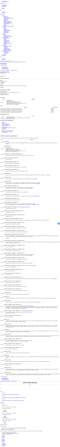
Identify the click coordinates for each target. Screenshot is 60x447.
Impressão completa (5, 378)
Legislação (5, 42)
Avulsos (3, 122)
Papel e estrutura (6, 31)
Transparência (6, 51)
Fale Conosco (4, 6)
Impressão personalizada (5, 68)
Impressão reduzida (4, 377)
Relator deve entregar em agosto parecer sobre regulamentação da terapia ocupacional (14, 397)
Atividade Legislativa (5, 37)
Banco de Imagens (6, 48)
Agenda (5, 27)
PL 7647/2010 (3, 63)
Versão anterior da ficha (13, 70)
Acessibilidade (4, 5)
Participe (5, 44)
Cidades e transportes (7, 17)
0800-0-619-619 (9, 432)
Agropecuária (6, 16)
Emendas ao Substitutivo (5, 124)
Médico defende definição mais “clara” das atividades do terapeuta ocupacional (13, 400)
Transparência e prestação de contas (7, 50)
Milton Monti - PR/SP (3, 81)
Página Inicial (2, 61)
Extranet (3, 445)
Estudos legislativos (6, 41)
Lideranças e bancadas (7, 35)
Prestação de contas (6, 52)
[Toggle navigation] (4, 14)
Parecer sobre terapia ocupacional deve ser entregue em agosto (10, 394)
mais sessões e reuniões (3, 424)
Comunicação (4, 45)
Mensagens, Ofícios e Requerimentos (7, 130)
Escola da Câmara (6, 30)
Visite (4, 33)
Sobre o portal (4, 443)
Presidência (5, 29)
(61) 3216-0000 (12, 433)
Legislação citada (4, 126)
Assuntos (3, 15)
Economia (5, 20)
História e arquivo (6, 32)
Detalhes (5, 410)
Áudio (5, 416)
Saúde (5, 24)
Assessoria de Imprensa (7, 49)
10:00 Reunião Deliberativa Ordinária (30, 265)
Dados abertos (6, 53)
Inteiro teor (8, 71)
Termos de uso (4, 444)
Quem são (5, 34)
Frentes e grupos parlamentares (8, 36)
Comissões (5, 39)
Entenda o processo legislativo (8, 43)
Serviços (5, 28)
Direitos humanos (6, 19)
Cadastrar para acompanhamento (5, 70)
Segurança (5, 25)
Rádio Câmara (6, 46)
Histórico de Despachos (5, 125)
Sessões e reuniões (6, 40)
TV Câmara (5, 47)
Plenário (5, 38)
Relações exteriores (6, 23)
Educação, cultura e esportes (8, 21)
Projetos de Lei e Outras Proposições (16, 61)
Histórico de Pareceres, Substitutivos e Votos (8, 127)
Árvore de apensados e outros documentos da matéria (7, 118)
